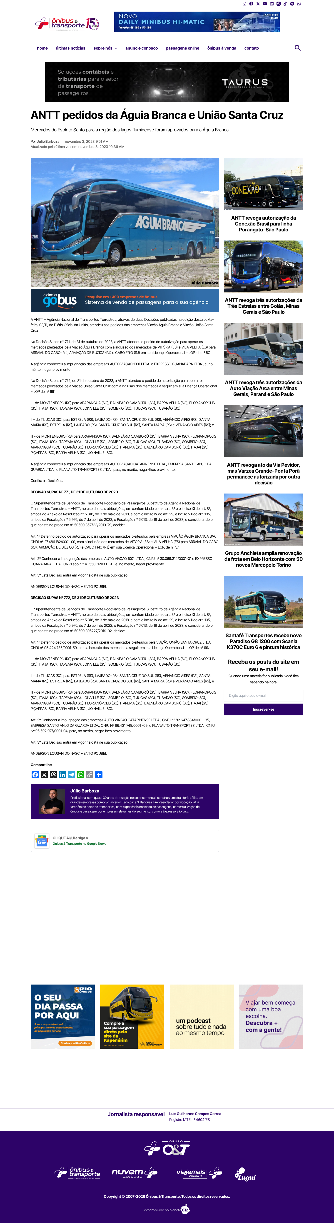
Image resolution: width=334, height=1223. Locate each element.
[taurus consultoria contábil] (167, 81)
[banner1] (125, 300)
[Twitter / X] (258, 4)
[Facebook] (251, 4)
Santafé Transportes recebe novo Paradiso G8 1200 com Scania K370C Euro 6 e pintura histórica (264, 641)
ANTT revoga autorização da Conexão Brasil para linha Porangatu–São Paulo (263, 224)
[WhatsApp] (299, 4)
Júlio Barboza (48, 141)
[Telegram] (292, 4)
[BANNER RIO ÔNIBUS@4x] (63, 1016)
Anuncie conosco (141, 48)
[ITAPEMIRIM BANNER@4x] (132, 1016)
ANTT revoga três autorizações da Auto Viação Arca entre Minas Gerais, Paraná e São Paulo (263, 388)
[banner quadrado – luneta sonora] (202, 1016)
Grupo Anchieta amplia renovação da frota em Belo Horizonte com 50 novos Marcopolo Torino (263, 559)
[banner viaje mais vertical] (271, 1016)
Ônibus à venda (221, 48)
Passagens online (182, 48)
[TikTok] (285, 4)
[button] (114, 48)
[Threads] (279, 4)
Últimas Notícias (70, 48)
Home (42, 48)
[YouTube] (265, 4)
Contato (251, 48)
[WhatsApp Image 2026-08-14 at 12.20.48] (197, 21)
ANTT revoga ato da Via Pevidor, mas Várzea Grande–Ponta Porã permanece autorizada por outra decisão (263, 474)
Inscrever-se (263, 709)
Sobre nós (103, 48)
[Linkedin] (272, 4)
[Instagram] (244, 4)
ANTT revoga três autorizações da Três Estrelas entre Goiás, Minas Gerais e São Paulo (263, 306)
